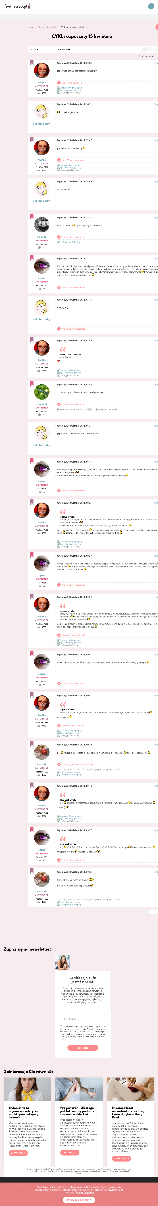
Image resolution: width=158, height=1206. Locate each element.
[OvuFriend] (17, 8)
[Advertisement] (11, 65)
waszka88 (42, 404)
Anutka (42, 82)
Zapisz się (83, 1047)
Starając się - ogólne (47, 27)
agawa (41, 278)
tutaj (62, 1039)
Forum (31, 27)
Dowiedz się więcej (85, 1192)
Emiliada (41, 237)
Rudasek (41, 764)
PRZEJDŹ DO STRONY (79, 1199)
